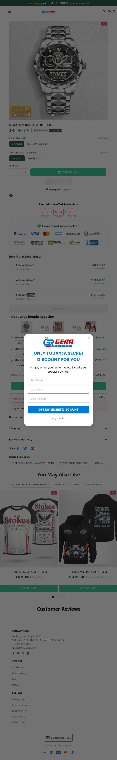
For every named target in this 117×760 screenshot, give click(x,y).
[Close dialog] (89, 338)
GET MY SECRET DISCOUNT (58, 409)
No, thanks (58, 418)
